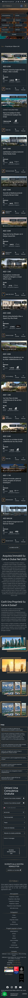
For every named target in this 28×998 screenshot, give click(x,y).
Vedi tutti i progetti (14, 947)
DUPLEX (14, 938)
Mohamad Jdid (9, 499)
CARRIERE (24, 993)
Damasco (14, 917)
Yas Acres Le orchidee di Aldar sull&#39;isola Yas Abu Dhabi (13, 440)
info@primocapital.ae (16, 964)
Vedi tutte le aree (14, 908)
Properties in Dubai (14, 896)
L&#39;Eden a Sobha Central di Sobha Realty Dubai (13, 153)
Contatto (14, 951)
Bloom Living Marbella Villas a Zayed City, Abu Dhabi (13, 317)
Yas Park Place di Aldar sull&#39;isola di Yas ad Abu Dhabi (12, 400)
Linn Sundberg (9, 376)
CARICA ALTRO (14, 547)
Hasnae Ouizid (9, 540)
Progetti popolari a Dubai (14, 928)
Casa (2, 46)
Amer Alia (8, 88)
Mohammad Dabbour (8, 212)
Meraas (14, 922)
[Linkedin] (16, 987)
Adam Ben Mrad (10, 294)
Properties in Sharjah (14, 901)
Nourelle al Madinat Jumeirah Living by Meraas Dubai (12, 194)
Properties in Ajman (14, 903)
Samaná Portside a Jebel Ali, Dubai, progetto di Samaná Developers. (12, 481)
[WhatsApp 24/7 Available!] (4, 994)
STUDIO (14, 942)
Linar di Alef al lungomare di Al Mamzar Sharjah (13, 523)
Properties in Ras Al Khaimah (14, 906)
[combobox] (4, 807)
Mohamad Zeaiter (10, 171)
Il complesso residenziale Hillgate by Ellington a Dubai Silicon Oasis (12, 277)
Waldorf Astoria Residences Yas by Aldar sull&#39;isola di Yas (13, 358)
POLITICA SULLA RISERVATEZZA (14, 994)
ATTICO (14, 933)
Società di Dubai (14, 924)
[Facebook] (7, 987)
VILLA (14, 936)
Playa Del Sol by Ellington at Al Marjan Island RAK (13, 235)
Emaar (14, 915)
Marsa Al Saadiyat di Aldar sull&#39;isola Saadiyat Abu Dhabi (12, 115)
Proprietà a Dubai (14, 919)
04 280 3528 (17, 960)
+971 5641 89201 (17, 962)
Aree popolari (14, 894)
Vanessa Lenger (9, 335)
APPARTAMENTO (14, 931)
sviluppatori (14, 912)
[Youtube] (20, 987)
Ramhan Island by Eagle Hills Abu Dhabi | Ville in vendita (14, 71)
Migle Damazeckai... (9, 417)
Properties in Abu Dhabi (14, 899)
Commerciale (14, 945)
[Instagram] (12, 987)
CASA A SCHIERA (14, 940)
